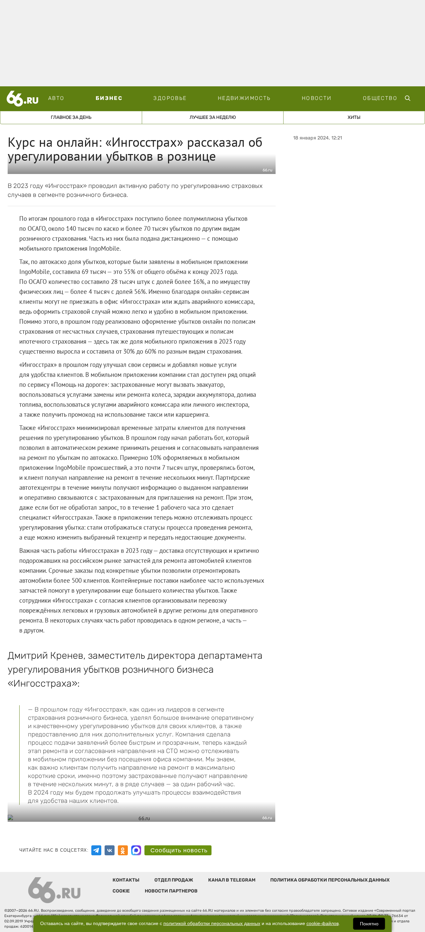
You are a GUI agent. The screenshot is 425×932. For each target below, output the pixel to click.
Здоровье (170, 98)
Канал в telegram (231, 880)
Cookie (121, 891)
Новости (317, 98)
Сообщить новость (179, 850)
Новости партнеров (171, 891)
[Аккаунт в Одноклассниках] (123, 850)
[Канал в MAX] (136, 850)
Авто (56, 98)
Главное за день (71, 117)
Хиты (354, 117)
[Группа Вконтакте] (110, 850)
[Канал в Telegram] (96, 850)
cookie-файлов (322, 923)
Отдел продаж (173, 880)
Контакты (126, 880)
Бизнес (109, 98)
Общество (380, 98)
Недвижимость (244, 98)
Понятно (369, 923)
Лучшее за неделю (213, 117)
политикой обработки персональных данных (211, 923)
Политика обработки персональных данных (329, 880)
